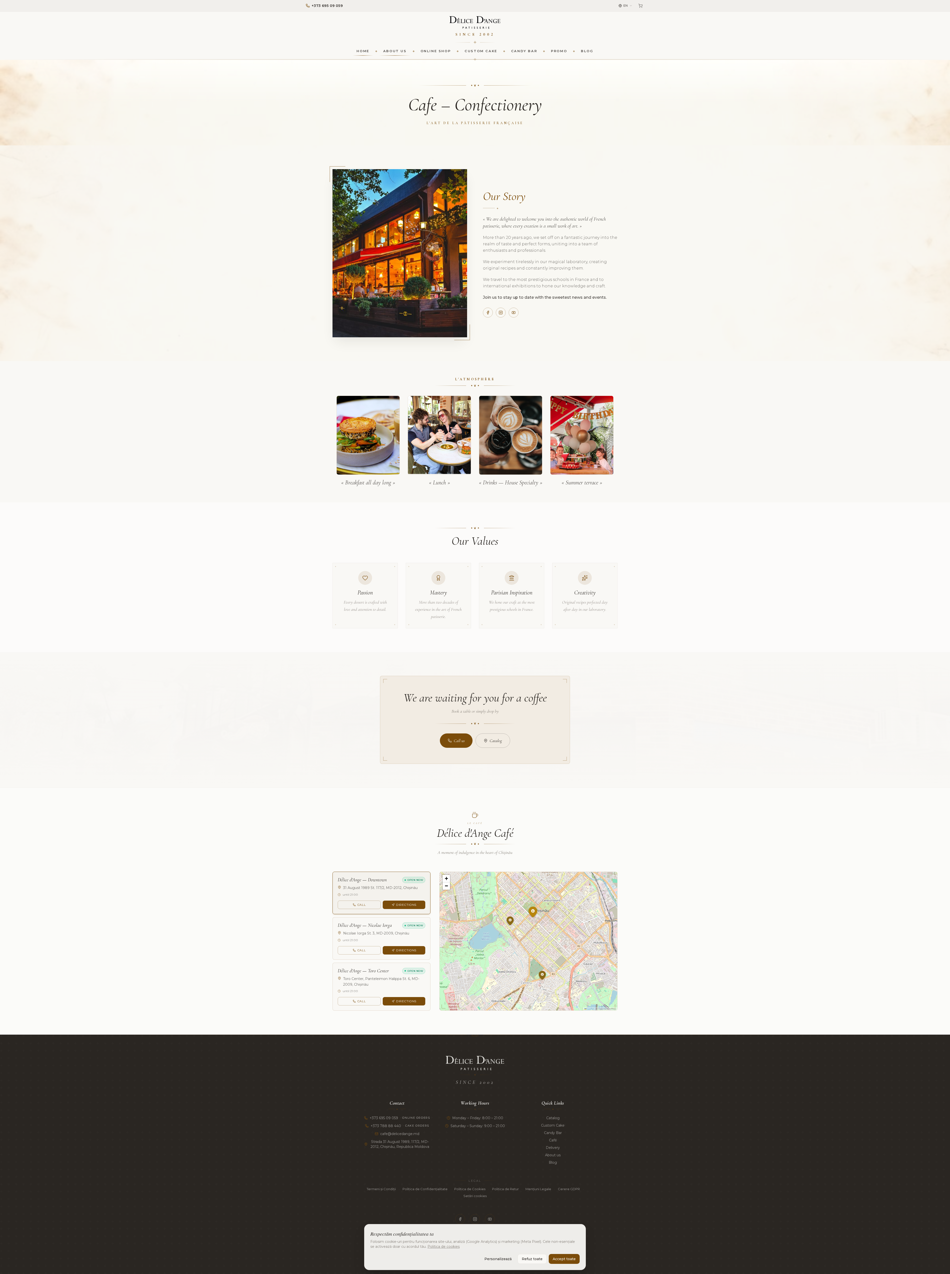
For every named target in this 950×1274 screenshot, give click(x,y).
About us (395, 51)
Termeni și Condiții (381, 1189)
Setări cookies (475, 1196)
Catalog (496, 740)
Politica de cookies (444, 1246)
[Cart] (640, 5)
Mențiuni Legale (538, 1189)
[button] (538, 924)
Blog (587, 51)
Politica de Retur (505, 1189)
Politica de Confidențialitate (425, 1189)
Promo (559, 51)
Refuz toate (532, 1259)
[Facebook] (488, 313)
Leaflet (590, 1008)
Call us (459, 740)
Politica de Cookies (469, 1189)
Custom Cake (481, 51)
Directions (406, 905)
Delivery (553, 1147)
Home (362, 51)
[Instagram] (501, 313)
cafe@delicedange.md (399, 1134)
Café (553, 1140)
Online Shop (436, 51)
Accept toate (564, 1259)
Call (361, 905)
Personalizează (498, 1259)
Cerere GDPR (569, 1189)
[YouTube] (514, 313)
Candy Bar (524, 51)
